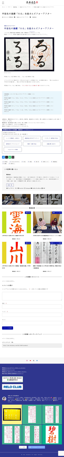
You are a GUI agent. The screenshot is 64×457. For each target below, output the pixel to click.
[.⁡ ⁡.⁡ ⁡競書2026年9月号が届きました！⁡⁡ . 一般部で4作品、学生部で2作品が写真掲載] (12, 414)
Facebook (21, 188)
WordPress (38, 188)
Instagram (28, 188)
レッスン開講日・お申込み (12, 138)
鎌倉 (30, 161)
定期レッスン (45, 161)
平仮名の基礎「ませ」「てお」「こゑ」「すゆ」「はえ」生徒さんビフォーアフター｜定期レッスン (28, 109)
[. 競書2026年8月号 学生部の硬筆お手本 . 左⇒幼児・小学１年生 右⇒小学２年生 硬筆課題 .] (32, 434)
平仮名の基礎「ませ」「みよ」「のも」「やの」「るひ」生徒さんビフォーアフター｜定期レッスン (28, 101)
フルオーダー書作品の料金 (51, 138)
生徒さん (12, 163)
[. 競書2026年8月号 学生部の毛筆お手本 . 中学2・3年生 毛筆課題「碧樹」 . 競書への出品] (52, 434)
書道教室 (34, 17)
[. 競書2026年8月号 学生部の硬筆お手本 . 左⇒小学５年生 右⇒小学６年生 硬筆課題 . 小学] (52, 414)
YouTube (34, 188)
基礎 (5, 163)
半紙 (24, 161)
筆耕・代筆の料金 (32, 143)
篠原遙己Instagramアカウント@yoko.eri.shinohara (13, 367)
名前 (4, 303)
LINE (44, 188)
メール (5, 311)
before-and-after (15, 161)
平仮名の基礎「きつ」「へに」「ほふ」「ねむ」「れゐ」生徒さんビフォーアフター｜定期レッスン (28, 105)
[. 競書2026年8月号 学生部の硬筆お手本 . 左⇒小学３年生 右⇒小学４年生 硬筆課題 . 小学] (12, 434)
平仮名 (5, 161)
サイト (4, 319)
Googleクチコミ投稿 (13, 149)
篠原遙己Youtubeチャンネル (8, 369)
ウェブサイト (11, 188)
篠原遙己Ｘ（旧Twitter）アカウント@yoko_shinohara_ (14, 371)
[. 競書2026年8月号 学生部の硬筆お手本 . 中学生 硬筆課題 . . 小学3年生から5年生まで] (32, 414)
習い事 (37, 161)
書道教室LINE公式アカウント (32, 138)
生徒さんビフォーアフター (23, 17)
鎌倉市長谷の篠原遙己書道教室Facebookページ (12, 373)
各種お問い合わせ (51, 143)
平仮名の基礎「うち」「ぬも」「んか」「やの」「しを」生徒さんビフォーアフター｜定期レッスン (28, 97)
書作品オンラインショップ (12, 143)
